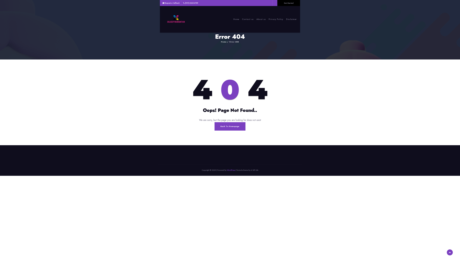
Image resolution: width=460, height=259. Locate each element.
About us (261, 19)
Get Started (288, 3)
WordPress (231, 170)
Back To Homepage (230, 126)
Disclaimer (291, 19)
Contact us (248, 19)
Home (236, 19)
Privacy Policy (276, 19)
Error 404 (234, 42)
